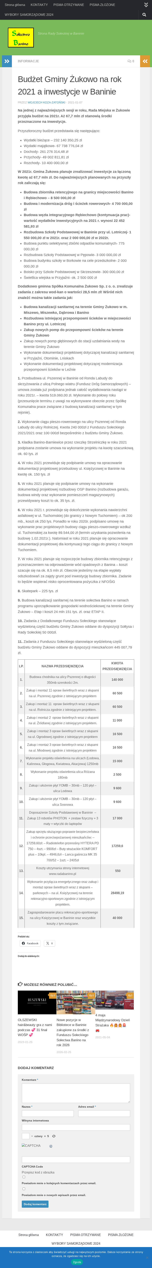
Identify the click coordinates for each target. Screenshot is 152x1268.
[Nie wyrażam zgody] (147, 1257)
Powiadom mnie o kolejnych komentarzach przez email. (59, 1183)
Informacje (28, 61)
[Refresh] (51, 1145)
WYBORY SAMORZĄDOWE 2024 (29, 14)
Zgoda (77, 1262)
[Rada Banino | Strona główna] (21, 37)
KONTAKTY (39, 5)
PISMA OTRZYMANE (68, 5)
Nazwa (27, 1106)
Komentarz (30, 1079)
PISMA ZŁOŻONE (102, 5)
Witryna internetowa (35, 1120)
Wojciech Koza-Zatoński (46, 102)
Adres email (87, 1106)
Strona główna (15, 5)
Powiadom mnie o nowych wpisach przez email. (54, 1195)
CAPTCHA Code (32, 1166)
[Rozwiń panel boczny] (7, 61)
